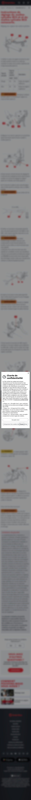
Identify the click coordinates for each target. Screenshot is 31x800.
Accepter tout (15, 420)
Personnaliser (23, 424)
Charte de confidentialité (21, 399)
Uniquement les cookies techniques (14, 424)
